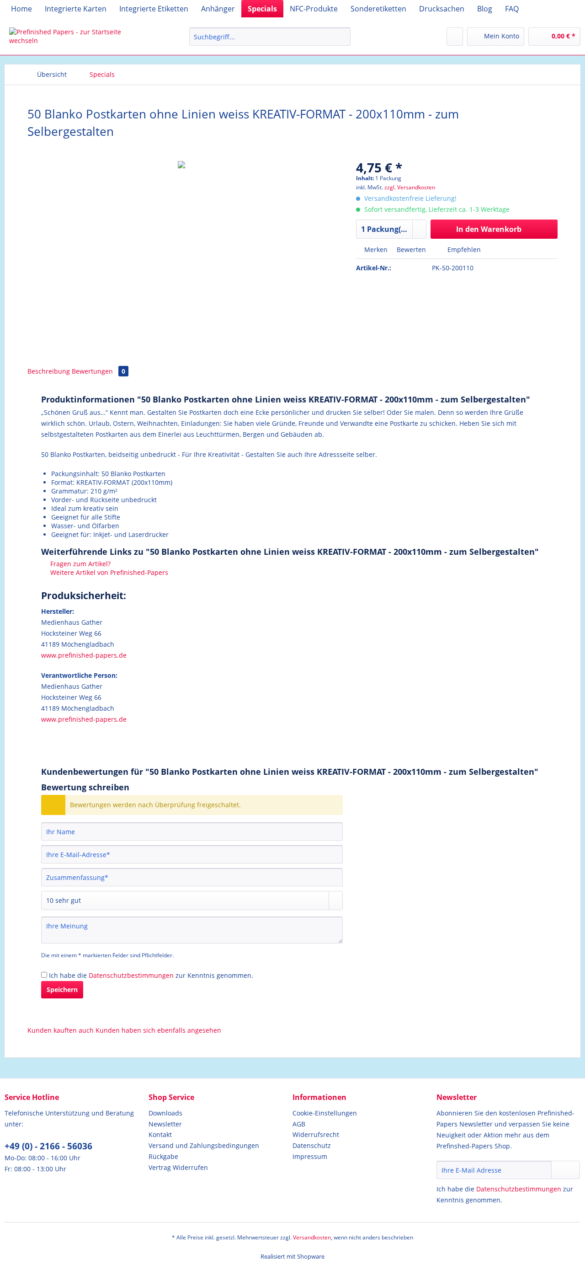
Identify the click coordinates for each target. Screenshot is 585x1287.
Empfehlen (463, 249)
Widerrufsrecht (315, 1134)
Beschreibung (48, 371)
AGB (298, 1124)
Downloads (165, 1113)
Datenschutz (311, 1145)
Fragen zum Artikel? (79, 563)
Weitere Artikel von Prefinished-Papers (108, 572)
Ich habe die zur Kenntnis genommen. (151, 975)
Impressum (309, 1156)
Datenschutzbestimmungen (131, 975)
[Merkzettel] (455, 36)
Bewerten (411, 249)
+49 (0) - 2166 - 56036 (48, 1146)
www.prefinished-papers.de (84, 655)
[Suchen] (342, 36)
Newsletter (165, 1124)
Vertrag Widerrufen (178, 1167)
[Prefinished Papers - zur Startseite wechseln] (78, 38)
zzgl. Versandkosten (409, 187)
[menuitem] (21, 8)
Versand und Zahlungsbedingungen (204, 1145)
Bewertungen (98, 371)
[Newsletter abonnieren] (565, 1170)
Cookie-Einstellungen (324, 1113)
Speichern (62, 989)
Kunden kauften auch (60, 1030)
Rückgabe (163, 1156)
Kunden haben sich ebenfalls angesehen (158, 1030)
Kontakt (160, 1134)
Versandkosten (312, 1237)
